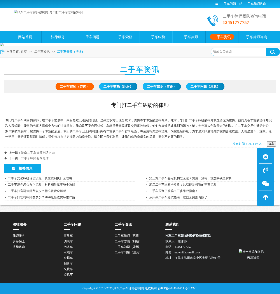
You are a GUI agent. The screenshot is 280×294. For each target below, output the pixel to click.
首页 (24, 51)
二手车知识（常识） (162, 86)
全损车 (68, 258)
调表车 (68, 241)
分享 (271, 143)
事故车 (68, 235)
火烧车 (68, 269)
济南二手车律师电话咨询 (38, 152)
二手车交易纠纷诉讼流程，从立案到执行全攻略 (40, 178)
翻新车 (68, 263)
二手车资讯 (42, 51)
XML (194, 288)
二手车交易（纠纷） (118, 86)
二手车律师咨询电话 (35, 158)
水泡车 (68, 252)
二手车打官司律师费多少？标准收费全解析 (37, 191)
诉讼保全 (19, 241)
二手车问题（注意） (205, 86)
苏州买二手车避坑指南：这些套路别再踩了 (178, 197)
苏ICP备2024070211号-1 (174, 288)
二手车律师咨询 (255, 3)
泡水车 (68, 247)
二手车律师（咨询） (71, 51)
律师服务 (19, 235)
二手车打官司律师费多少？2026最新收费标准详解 (41, 197)
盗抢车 (68, 274)
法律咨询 (19, 247)
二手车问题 (228, 3)
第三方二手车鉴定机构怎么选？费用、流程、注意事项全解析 (190, 178)
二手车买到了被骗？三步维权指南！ (173, 191)
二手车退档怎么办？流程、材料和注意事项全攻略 (41, 184)
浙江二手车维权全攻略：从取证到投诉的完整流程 (183, 184)
